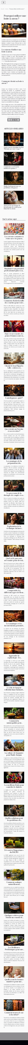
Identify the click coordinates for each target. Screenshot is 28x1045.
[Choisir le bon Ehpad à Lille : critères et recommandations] (14, 358)
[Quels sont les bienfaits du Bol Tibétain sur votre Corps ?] (14, 139)
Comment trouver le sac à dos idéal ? (14, 1014)
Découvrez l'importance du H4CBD (14, 851)
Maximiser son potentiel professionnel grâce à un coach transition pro (14, 271)
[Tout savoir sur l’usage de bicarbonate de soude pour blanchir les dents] (14, 197)
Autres (6, 9)
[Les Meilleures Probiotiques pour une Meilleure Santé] (14, 939)
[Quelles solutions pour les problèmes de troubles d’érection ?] (14, 810)
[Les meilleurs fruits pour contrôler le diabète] (14, 777)
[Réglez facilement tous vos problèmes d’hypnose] (14, 178)
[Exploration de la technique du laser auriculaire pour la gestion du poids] (14, 518)
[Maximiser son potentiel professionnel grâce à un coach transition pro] (14, 261)
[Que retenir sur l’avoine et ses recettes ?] (14, 421)
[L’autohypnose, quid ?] (14, 390)
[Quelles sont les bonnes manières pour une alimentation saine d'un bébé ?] (14, 971)
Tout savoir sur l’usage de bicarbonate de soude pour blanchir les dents (12, 207)
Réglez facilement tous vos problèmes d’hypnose (12, 187)
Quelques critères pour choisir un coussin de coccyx (14, 917)
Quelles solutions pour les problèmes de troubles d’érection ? (14, 820)
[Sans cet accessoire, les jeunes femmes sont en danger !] (14, 326)
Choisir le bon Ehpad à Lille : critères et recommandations (14, 368)
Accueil (2, 9)
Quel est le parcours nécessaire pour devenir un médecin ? (14, 560)
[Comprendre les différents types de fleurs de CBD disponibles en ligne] (14, 582)
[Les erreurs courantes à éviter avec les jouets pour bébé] (14, 228)
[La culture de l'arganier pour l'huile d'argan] (14, 745)
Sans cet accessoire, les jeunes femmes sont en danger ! (14, 336)
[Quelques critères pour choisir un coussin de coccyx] (14, 907)
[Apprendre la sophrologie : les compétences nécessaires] (14, 648)
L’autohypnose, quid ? (14, 398)
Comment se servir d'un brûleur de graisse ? (11, 167)
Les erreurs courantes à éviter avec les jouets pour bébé (14, 238)
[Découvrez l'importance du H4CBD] (14, 842)
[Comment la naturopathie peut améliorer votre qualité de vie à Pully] (14, 713)
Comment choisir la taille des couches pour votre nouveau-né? (14, 303)
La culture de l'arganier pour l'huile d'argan (14, 754)
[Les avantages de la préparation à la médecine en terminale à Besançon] (14, 453)
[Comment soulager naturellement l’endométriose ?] (14, 874)
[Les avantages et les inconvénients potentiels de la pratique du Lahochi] (14, 616)
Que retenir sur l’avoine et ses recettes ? (14, 430)
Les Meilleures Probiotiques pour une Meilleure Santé (14, 949)
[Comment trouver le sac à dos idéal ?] (14, 1005)
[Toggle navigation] (3, 2)
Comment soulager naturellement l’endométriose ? (14, 884)
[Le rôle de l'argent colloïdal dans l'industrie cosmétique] (14, 680)
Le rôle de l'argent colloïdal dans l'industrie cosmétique (14, 690)
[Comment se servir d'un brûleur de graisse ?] (14, 158)
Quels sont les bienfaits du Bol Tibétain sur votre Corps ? (13, 148)
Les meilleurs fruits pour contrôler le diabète (14, 786)
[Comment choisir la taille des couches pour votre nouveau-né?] (14, 293)
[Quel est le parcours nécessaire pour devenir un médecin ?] (14, 550)
